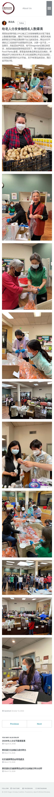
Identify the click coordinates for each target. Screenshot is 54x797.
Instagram (42, 788)
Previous (14, 724)
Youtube (16, 788)
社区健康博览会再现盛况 (13, 759)
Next (39, 724)
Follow (21, 23)
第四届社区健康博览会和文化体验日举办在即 (22, 768)
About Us (27, 8)
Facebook (28, 788)
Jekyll (35, 792)
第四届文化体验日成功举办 (14, 750)
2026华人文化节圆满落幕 (13, 741)
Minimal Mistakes (44, 792)
